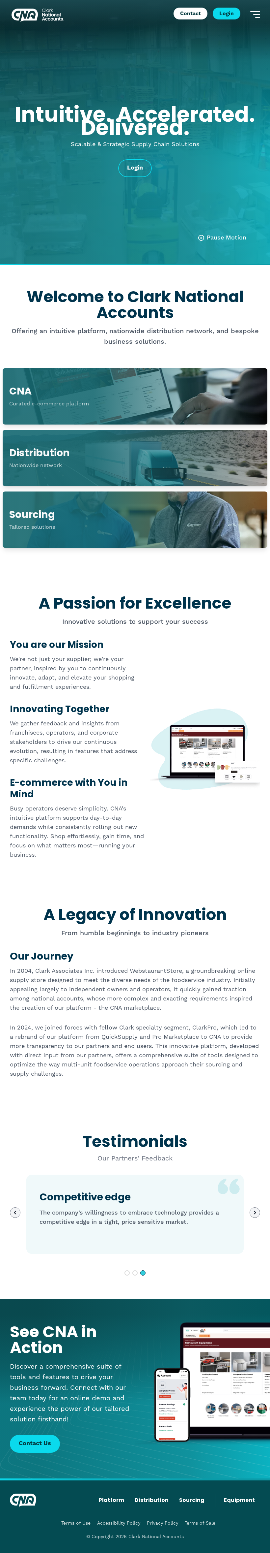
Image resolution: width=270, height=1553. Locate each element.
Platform (111, 1500)
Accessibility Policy (118, 1523)
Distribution (152, 1500)
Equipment (239, 1500)
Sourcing (191, 1500)
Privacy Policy (162, 1523)
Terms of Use (76, 1523)
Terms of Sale (200, 1523)
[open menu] (255, 14)
